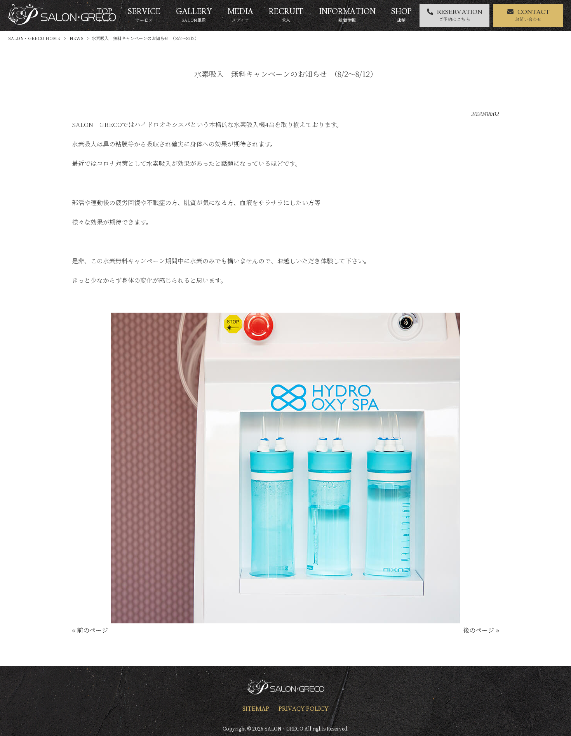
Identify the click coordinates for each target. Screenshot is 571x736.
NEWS (77, 38)
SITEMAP (255, 709)
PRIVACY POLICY (304, 709)
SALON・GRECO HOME (34, 38)
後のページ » (481, 630)
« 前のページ (90, 630)
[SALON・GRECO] (62, 22)
